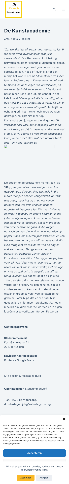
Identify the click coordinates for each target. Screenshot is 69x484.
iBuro (37, 375)
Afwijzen (44, 477)
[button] (64, 419)
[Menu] (63, 9)
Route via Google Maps (19, 360)
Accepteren (34, 453)
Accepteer (25, 477)
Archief (26, 39)
